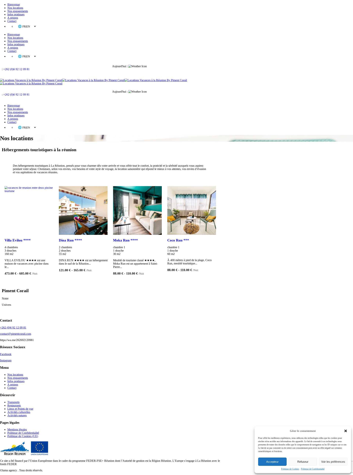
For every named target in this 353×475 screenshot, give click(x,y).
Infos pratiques (15, 14)
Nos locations (15, 7)
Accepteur (272, 461)
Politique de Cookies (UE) (22, 436)
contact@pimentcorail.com (15, 333)
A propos (12, 17)
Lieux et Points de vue (20, 408)
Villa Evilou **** (18, 240)
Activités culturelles (18, 412)
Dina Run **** (70, 240)
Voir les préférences (333, 461)
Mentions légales (17, 429)
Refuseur (302, 461)
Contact (11, 21)
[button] (345, 431)
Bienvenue (13, 4)
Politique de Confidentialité (313, 469)
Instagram (5, 360)
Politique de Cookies (290, 469)
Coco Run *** (178, 240)
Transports (13, 402)
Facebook (5, 354)
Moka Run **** (125, 240)
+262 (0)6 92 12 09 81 (16, 69)
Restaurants (14, 405)
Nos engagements (17, 11)
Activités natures (17, 415)
